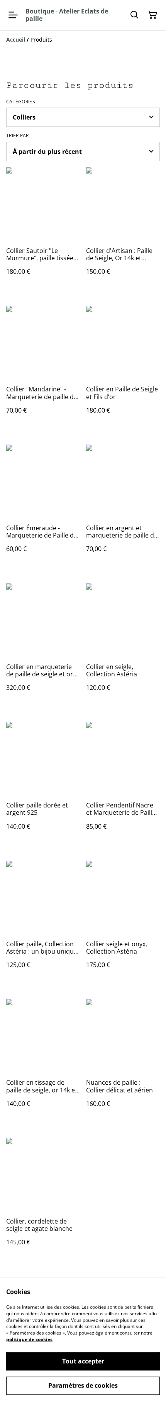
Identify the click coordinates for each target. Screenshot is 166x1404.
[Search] (134, 15)
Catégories (20, 101)
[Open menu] (13, 15)
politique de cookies (29, 1339)
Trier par (17, 135)
